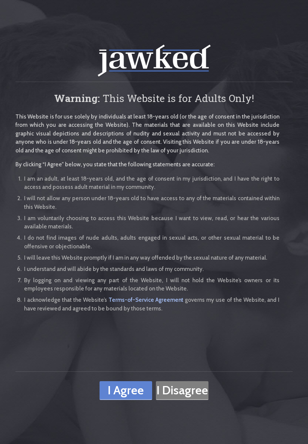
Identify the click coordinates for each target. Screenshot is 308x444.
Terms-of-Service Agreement (146, 300)
